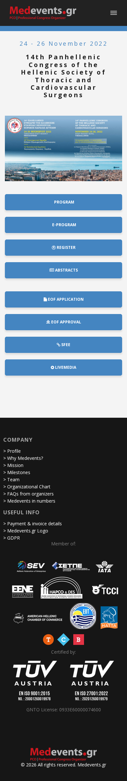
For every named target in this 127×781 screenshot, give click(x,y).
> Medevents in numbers (29, 501)
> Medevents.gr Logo (25, 531)
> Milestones (16, 472)
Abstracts (66, 270)
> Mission (13, 465)
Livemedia (65, 367)
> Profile (12, 451)
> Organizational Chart (26, 487)
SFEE (65, 344)
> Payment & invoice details (32, 523)
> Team (11, 479)
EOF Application (65, 299)
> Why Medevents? (23, 458)
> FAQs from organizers (28, 494)
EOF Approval (65, 322)
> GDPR (11, 538)
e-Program (63, 224)
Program (63, 202)
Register (66, 247)
